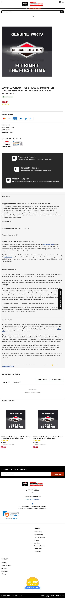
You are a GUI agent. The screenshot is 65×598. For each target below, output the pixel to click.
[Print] (10, 138)
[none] (27, 52)
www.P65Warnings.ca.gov (8, 366)
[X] (13, 138)
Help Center (4, 571)
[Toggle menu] (2, 2)
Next (63, 431)
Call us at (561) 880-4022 (32, 499)
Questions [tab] (16, 382)
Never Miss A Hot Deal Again (60, 299)
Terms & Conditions (39, 537)
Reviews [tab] (5, 382)
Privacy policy (38, 532)
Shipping (36, 540)
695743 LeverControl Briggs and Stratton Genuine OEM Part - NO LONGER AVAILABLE (48, 437)
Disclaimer (37, 543)
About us (3, 562)
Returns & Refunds (39, 546)
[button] (10, 515)
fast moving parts (48, 245)
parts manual (8, 257)
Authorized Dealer (6, 565)
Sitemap (3, 574)
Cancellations (37, 551)
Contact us (4, 568)
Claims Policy (38, 548)
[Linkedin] (17, 138)
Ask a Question (43, 379)
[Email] (6, 138)
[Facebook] (3, 138)
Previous (2, 431)
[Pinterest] (20, 138)
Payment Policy (38, 534)
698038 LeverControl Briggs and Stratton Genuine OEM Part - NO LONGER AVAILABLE (16, 437)
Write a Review (58, 379)
